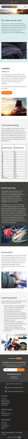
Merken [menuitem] (2, 428)
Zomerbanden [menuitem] (4, 422)
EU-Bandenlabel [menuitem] (4, 405)
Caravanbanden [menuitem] (4, 427)
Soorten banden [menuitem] (5, 420)
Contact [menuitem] (3, 412)
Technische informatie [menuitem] (5, 401)
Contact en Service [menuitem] (6, 409)
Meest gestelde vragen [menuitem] (6, 413)
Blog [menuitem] (12, 2)
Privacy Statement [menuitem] (5, 415)
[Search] (16, 2)
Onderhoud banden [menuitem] (5, 400)
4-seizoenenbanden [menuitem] (5, 425)
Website (9, 437)
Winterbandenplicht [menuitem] (5, 403)
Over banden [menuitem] (4, 398)
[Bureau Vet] (19, 437)
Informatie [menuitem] (4, 396)
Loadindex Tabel (7, 92)
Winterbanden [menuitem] (4, 423)
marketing (15, 437)
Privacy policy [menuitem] (19, 432)
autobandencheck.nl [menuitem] (10, 432)
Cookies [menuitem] (4, 434)
